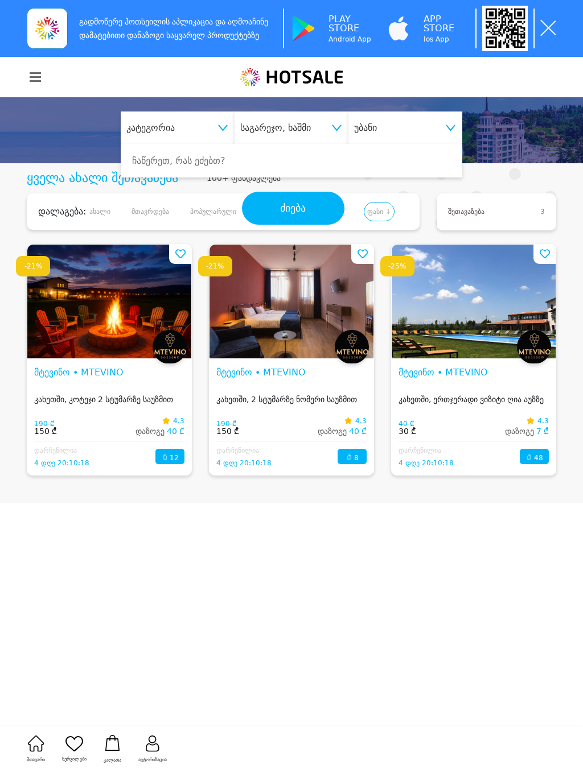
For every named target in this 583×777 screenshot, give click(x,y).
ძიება (293, 208)
